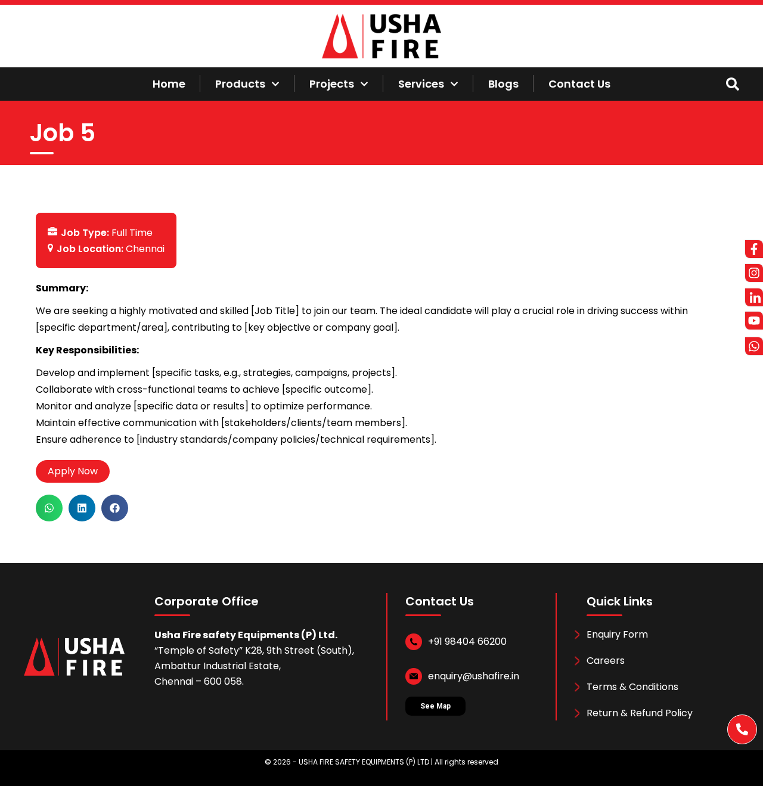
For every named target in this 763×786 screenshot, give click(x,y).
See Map (435, 706)
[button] (49, 508)
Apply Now (73, 471)
